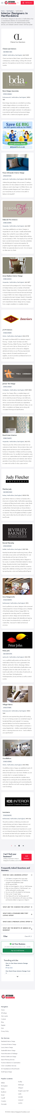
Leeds (19, 1094)
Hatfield (5, 55)
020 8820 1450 (7, 52)
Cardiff (3, 1098)
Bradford (3, 1092)
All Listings (4, 1013)
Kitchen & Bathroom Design (8, 1056)
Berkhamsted (6, 603)
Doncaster (4, 1104)
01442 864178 (7, 815)
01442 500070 (7, 600)
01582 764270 (7, 438)
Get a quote (4, 1016)
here (10, 878)
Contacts (3, 1019)
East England (18, 55)
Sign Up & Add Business (17, 950)
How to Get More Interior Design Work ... (17, 964)
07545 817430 (7, 176)
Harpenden (6, 226)
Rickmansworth (7, 97)
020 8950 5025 (7, 492)
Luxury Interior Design (7, 1047)
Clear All (27, 936)
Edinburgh (21, 1085)
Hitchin (4, 336)
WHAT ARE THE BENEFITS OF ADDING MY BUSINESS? (17, 929)
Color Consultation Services (8, 1066)
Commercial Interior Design (8, 1044)
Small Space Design (6, 1072)
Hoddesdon (6, 390)
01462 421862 (7, 761)
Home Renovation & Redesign (9, 1053)
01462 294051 (7, 333)
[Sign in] (18, 3)
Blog (2, 1022)
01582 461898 (7, 223)
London (20, 1103)
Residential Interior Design (8, 1041)
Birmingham (4, 1086)
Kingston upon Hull (23, 1091)
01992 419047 (7, 387)
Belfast (3, 1083)
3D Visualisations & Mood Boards (10, 1069)
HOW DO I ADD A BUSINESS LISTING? (15, 875)
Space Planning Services (7, 1060)
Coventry (3, 1101)
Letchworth (5, 179)
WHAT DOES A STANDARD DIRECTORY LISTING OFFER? (15, 914)
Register (3, 1025)
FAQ (2, 1028)
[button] (31, 936)
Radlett (4, 549)
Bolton (3, 1089)
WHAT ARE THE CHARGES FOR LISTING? (16, 907)
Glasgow (20, 1088)
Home (2, 1010)
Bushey (4, 495)
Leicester (20, 1097)
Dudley (20, 1082)
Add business (26, 857)
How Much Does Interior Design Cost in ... (18, 972)
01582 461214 (7, 279)
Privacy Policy (5, 1031)
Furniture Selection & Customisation (10, 1063)
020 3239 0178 (7, 654)
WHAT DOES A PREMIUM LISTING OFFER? (17, 922)
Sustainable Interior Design (8, 1050)
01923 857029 (7, 546)
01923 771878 (7, 707)
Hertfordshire (11, 55)
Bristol (2, 1095)
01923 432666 (7, 94)
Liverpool (20, 1100)
